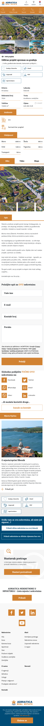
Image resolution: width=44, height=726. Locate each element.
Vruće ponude (13, 12)
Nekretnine (6, 632)
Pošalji (22, 361)
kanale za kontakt (22, 407)
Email (32, 68)
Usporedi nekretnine (32, 643)
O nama (5, 666)
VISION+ (34, 4)
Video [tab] (22, 161)
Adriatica (5, 674)
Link (32, 74)
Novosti (27, 666)
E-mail (7, 304)
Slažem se (22, 720)
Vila (3, 637)
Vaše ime (8, 293)
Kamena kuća (6, 643)
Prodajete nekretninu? (9, 684)
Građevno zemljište (8, 657)
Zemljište (5, 660)
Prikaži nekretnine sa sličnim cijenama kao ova (22, 536)
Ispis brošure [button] (11, 81)
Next (42, 184)
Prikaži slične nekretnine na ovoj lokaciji (22, 528)
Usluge (4, 677)
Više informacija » (25, 715)
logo (9, 3)
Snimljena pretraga (31, 637)
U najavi (27, 647)
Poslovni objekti (7, 653)
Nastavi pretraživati (22, 572)
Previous (1, 184)
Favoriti (24, 12)
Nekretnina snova (31, 640)
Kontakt (32, 12)
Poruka (7, 327)
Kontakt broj (10, 316)
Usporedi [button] (11, 74)
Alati (26, 632)
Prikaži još (9, 489)
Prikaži (22, 597)
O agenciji (5, 671)
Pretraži (3, 12)
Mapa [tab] (36, 161)
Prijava (26, 4)
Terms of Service (13, 349)
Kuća (3, 640)
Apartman (5, 647)
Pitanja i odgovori (8, 681)
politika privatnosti (16, 351)
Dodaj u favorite (11, 68)
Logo (22, 702)
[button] (7, 47)
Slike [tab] (7, 161)
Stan (3, 650)
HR (40, 4)
